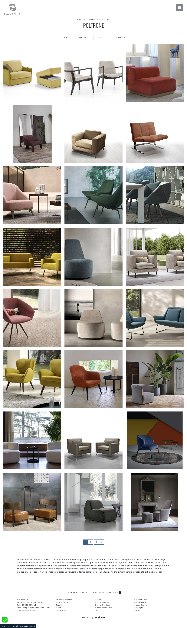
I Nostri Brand (62, 602)
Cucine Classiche (102, 605)
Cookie (12, 626)
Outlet (137, 610)
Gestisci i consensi (27, 626)
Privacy (4, 626)
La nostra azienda (64, 600)
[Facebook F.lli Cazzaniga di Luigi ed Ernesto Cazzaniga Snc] (120, 592)
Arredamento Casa (92, 20)
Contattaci (61, 610)
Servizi (59, 605)
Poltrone (106, 20)
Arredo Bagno (140, 605)
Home (79, 20)
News (58, 607)
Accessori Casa (140, 600)
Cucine (98, 600)
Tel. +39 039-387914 (26, 605)
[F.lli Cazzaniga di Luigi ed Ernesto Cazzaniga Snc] (12, 10)
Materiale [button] (83, 38)
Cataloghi (138, 607)
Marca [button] (64, 38)
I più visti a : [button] (120, 38)
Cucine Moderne (102, 602)
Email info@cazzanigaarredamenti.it (33, 607)
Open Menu (179, 7)
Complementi (140, 602)
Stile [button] (101, 38)
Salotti (98, 610)
